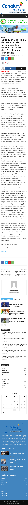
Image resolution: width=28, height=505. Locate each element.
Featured (4, 374)
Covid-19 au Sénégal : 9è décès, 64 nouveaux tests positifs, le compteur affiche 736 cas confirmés (20, 273)
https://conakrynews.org (14, 292)
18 (6, 407)
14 (17, 404)
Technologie (5, 387)
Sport (3, 385)
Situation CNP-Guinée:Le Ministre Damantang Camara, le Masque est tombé (18, 461)
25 (6, 410)
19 (11, 407)
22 (21, 407)
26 (11, 410)
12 (11, 404)
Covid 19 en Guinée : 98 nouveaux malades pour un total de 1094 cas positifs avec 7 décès (7, 273)
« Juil (2, 414)
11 (6, 404)
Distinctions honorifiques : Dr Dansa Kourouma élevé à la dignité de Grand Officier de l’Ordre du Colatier (14, 345)
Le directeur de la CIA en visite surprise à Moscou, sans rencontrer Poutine (17, 304)
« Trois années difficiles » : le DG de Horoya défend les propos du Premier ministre (17, 320)
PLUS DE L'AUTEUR (18, 299)
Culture (4, 368)
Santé (3, 381)
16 (24, 404)
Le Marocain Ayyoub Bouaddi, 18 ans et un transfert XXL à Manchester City (14, 333)
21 (17, 407)
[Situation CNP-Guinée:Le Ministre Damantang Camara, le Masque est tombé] (3, 461)
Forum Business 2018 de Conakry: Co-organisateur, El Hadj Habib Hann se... (18, 453)
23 (24, 407)
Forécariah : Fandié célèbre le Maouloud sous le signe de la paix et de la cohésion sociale (14, 357)
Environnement (5, 372)
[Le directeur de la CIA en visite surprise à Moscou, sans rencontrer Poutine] (5, 304)
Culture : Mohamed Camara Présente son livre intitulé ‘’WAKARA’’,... (16, 468)
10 (3, 404)
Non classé (4, 377)
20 (14, 407)
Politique (7, 35)
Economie (4, 370)
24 (3, 410)
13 (14, 404)
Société (4, 383)
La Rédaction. (6, 55)
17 (3, 407)
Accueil (2, 35)
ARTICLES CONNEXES (7, 299)
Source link (4, 251)
